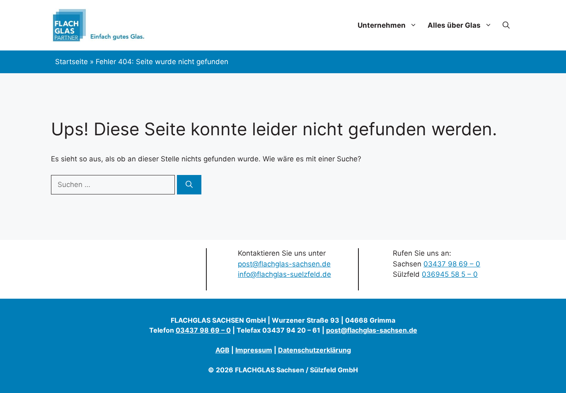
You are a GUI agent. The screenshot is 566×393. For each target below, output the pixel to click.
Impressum (253, 350)
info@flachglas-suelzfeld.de (284, 274)
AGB (222, 350)
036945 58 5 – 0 (450, 274)
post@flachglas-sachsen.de (284, 264)
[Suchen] (189, 185)
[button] (506, 25)
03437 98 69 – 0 (451, 264)
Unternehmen (382, 25)
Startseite (71, 62)
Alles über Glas (454, 25)
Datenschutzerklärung (314, 350)
